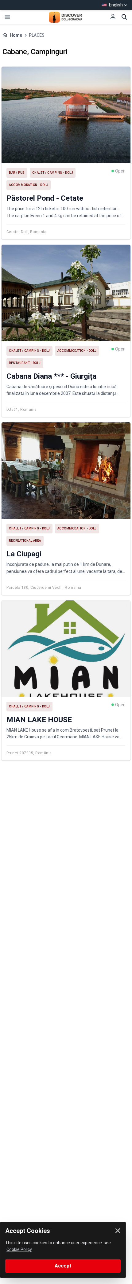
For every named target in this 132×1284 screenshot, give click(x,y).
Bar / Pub (17, 172)
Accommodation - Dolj (28, 185)
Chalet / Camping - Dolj (52, 172)
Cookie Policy (19, 1249)
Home (16, 35)
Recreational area (25, 540)
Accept (63, 1266)
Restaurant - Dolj (25, 363)
